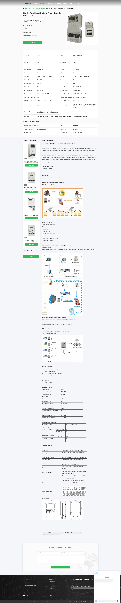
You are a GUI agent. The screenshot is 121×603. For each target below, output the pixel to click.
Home (36, 3)
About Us (50, 3)
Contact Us (58, 3)
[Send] (118, 601)
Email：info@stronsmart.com (30, 585)
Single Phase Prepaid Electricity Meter (51, 534)
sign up (94, 589)
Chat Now (31, 42)
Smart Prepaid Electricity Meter (38, 8)
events (65, 3)
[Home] (28, 3)
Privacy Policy (33, 601)
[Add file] (96, 601)
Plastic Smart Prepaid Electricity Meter (73, 532)
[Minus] (118, 573)
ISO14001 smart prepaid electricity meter (55, 532)
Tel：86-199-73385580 (29, 582)
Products (42, 3)
